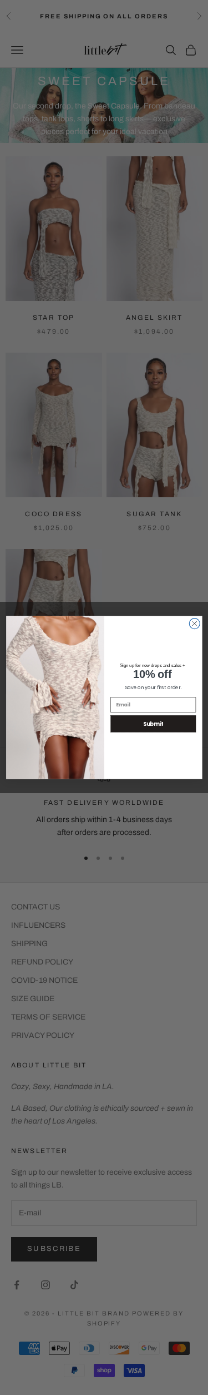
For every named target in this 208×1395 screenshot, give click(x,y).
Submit (153, 724)
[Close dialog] (194, 624)
